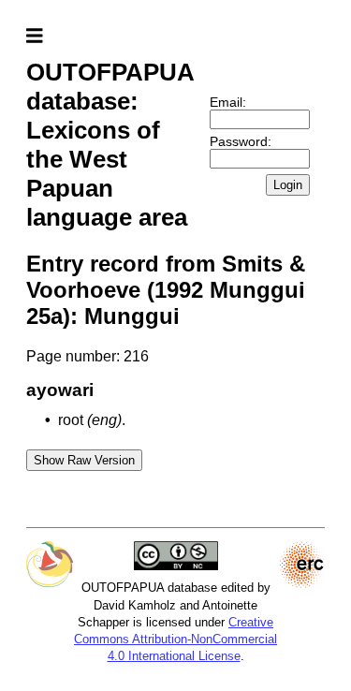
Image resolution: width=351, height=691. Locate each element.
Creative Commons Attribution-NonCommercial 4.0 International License (175, 639)
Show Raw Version (84, 460)
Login (287, 185)
